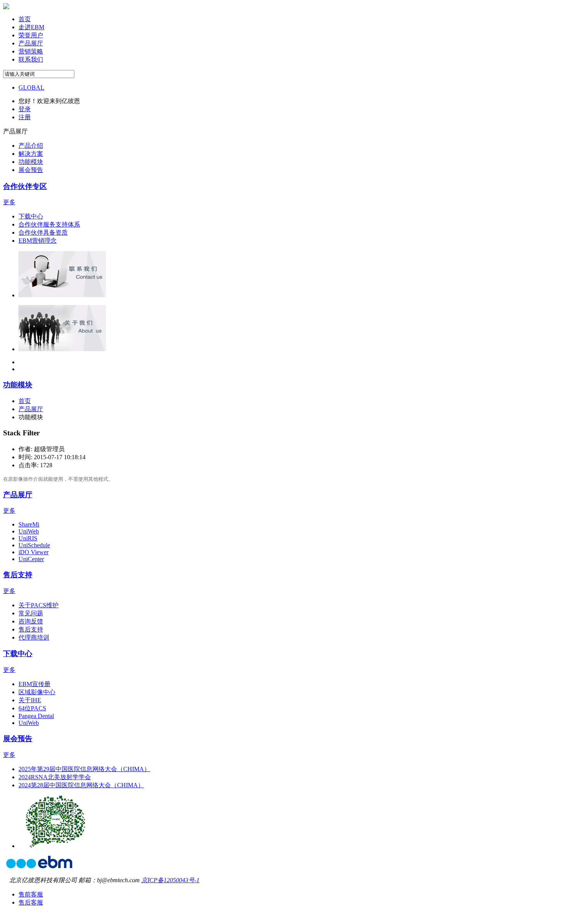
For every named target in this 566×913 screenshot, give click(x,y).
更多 (9, 202)
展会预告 (17, 739)
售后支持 (17, 575)
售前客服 (30, 894)
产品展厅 (17, 495)
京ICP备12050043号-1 (170, 880)
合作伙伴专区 (25, 186)
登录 (24, 109)
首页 (24, 401)
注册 (24, 117)
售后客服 (30, 902)
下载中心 (17, 654)
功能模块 (17, 385)
